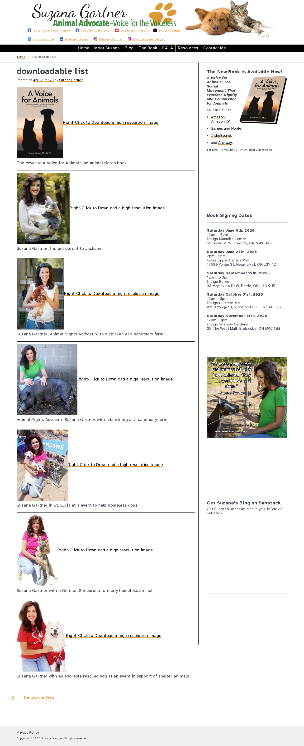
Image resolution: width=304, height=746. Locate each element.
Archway (225, 142)
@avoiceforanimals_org (149, 39)
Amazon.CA (221, 121)
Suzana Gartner (71, 80)
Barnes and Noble (226, 128)
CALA (167, 47)
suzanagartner (43, 39)
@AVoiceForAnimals (134, 30)
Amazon (218, 117)
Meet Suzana (107, 47)
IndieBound (221, 135)
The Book (147, 47)
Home (83, 47)
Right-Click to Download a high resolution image (110, 122)
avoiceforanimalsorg (95, 30)
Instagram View (39, 697)
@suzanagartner (170, 30)
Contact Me (214, 47)
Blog (129, 47)
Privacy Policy (28, 732)
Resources (188, 47)
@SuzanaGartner (111, 39)
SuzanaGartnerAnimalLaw (52, 30)
